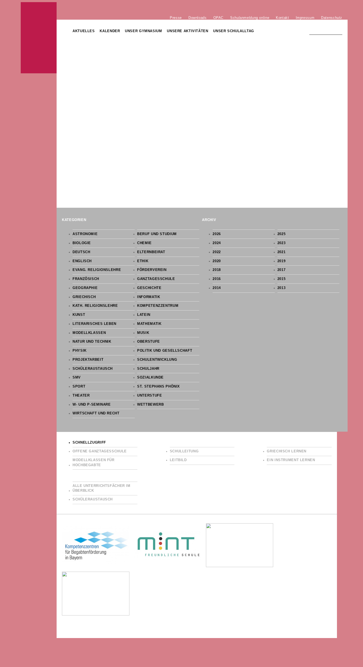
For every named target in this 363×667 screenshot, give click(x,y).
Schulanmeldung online (249, 17)
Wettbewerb (150, 404)
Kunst (79, 315)
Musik (143, 333)
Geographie (85, 288)
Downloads (197, 17)
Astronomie (85, 234)
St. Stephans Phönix (158, 386)
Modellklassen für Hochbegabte (94, 462)
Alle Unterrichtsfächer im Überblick (101, 488)
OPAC (218, 17)
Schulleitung (184, 451)
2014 (217, 288)
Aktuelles (84, 31)
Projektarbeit (88, 360)
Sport (79, 386)
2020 (217, 261)
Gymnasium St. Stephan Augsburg (39, 37)
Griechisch (84, 297)
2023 (281, 243)
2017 (281, 270)
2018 (217, 270)
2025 (281, 234)
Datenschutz (331, 17)
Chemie (144, 243)
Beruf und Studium (157, 234)
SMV (77, 377)
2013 (281, 288)
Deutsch (81, 252)
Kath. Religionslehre (95, 306)
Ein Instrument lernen (291, 460)
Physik (80, 350)
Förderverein (152, 270)
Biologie (82, 243)
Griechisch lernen (286, 451)
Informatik (148, 297)
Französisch (86, 279)
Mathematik (149, 324)
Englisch (82, 261)
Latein (143, 315)
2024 (217, 243)
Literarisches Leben (94, 324)
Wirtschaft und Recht (96, 413)
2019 (281, 261)
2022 (217, 252)
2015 (281, 279)
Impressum (305, 17)
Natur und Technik (92, 341)
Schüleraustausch (93, 369)
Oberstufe (148, 341)
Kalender (110, 31)
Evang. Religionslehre (97, 270)
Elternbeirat (151, 252)
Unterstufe (149, 395)
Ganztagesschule (156, 279)
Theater (81, 395)
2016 (217, 279)
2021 (281, 252)
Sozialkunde (150, 377)
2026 (217, 234)
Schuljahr (148, 369)
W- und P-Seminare (92, 404)
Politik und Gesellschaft (164, 350)
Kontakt (282, 17)
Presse (176, 17)
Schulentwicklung (157, 360)
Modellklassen (89, 333)
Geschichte (149, 288)
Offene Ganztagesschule (100, 451)
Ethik (142, 261)
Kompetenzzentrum (157, 306)
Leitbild (178, 460)
